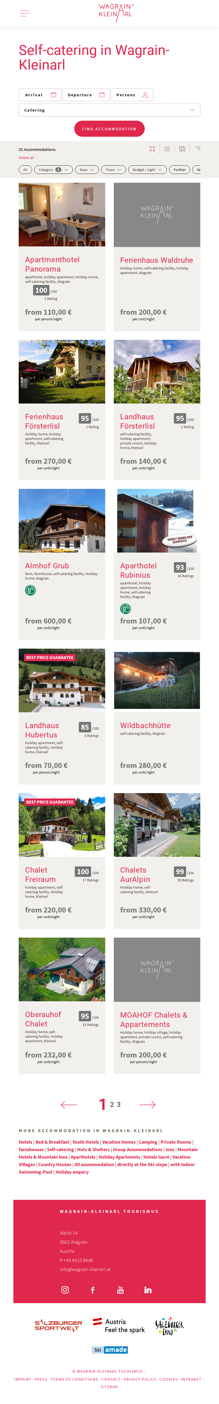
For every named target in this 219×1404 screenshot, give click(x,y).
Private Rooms (176, 1142)
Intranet (191, 1379)
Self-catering (60, 1149)
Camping (148, 1142)
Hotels (25, 1142)
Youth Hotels (85, 1142)
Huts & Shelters (93, 1149)
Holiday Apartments (119, 1157)
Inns (170, 1149)
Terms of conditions (74, 1379)
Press (41, 1379)
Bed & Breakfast (52, 1142)
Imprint (23, 1379)
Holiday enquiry (72, 1172)
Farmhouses (31, 1149)
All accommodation (94, 1164)
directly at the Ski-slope (142, 1164)
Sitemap (109, 1386)
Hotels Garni (156, 1157)
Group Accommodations (137, 1149)
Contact (111, 1379)
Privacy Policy (140, 1379)
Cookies (168, 1379)
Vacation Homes (119, 1142)
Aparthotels (83, 1157)
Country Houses (54, 1164)
